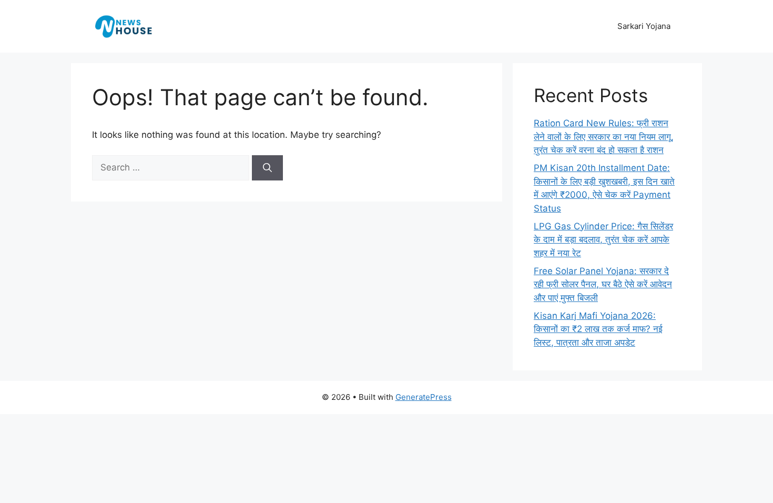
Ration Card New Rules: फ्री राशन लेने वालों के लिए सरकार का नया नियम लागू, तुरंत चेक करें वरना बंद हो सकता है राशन (604, 136)
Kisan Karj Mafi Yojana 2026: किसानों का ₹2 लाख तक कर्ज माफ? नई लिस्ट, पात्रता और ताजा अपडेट (598, 329)
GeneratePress (423, 397)
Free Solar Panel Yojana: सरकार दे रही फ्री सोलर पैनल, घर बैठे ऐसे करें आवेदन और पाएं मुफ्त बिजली (603, 284)
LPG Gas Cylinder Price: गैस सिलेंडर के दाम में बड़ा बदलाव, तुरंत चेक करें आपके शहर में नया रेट (603, 239)
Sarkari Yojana (643, 26)
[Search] (267, 167)
